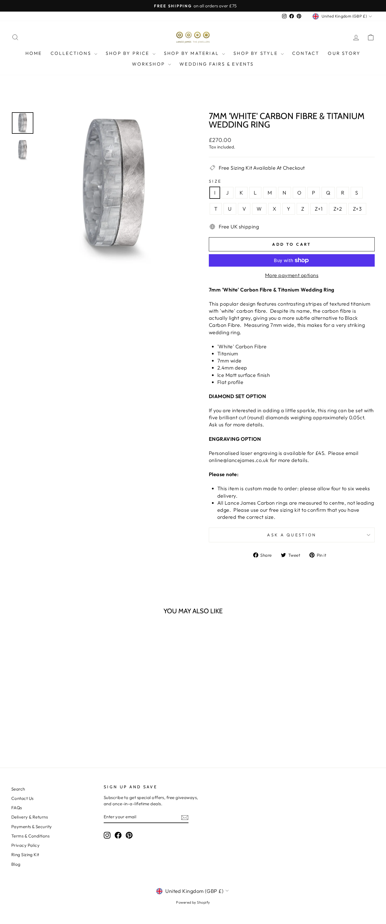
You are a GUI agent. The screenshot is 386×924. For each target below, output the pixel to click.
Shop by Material (192, 53)
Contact (305, 53)
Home (33, 53)
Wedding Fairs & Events (216, 64)
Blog (16, 864)
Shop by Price (128, 53)
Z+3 (357, 209)
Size (215, 181)
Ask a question (291, 534)
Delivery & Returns (29, 817)
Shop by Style (256, 53)
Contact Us (22, 798)
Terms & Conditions (30, 836)
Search (18, 789)
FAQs (16, 807)
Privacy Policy (25, 845)
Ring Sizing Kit (25, 854)
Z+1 (318, 209)
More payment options (291, 275)
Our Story (344, 53)
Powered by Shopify (193, 902)
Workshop (149, 64)
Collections (72, 53)
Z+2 (337, 209)
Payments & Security (31, 826)
